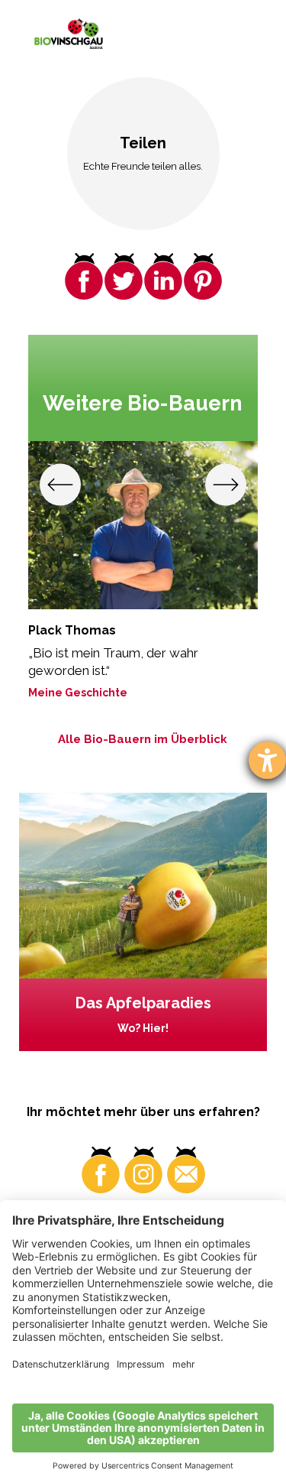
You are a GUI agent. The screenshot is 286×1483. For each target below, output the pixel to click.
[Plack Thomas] (143, 525)
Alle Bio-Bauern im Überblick (142, 739)
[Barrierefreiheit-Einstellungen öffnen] (267, 760)
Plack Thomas (72, 630)
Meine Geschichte (77, 692)
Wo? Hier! (143, 1028)
